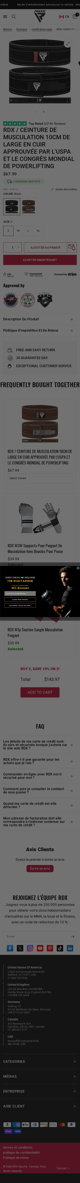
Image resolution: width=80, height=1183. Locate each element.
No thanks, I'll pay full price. (20, 605)
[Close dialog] (78, 568)
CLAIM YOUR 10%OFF (20, 599)
